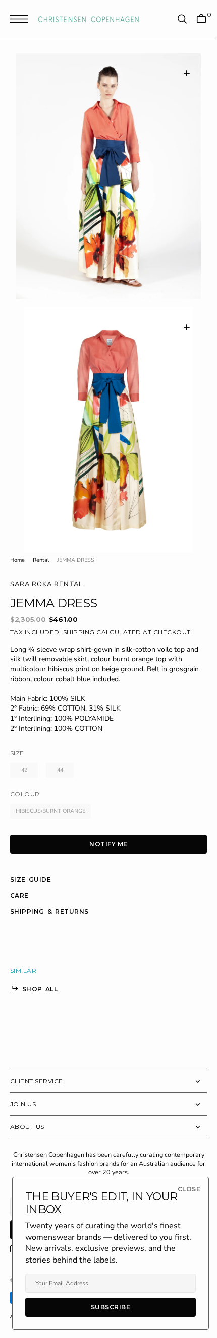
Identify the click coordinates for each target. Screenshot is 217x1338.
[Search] (174, 19)
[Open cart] (193, 19)
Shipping (79, 613)
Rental (41, 541)
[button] (21, 19)
